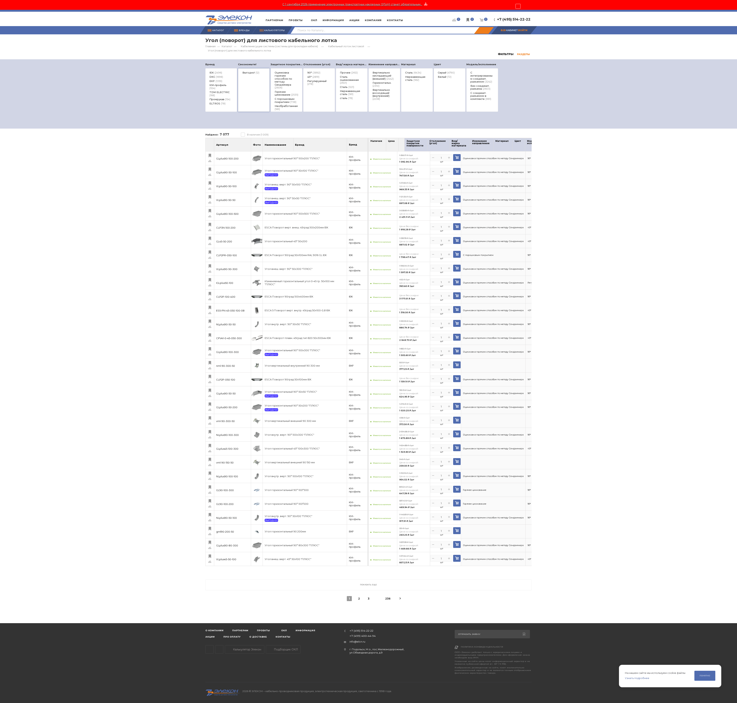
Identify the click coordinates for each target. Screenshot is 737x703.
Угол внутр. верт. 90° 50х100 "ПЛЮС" (288, 516)
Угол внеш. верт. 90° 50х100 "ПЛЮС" (288, 184)
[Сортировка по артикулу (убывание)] (247, 146)
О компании (214, 630)
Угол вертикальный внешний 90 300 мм (290, 421)
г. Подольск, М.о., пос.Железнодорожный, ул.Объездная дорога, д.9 (376, 651)
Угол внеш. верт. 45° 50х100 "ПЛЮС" (288, 559)
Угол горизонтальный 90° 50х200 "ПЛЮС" (292, 405)
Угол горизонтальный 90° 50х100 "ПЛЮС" (291, 170)
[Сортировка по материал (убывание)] (511, 145)
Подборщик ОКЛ (285, 649)
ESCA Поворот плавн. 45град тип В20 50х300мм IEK (298, 338)
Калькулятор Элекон (246, 649)
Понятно (705, 676)
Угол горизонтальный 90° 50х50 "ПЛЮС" (291, 391)
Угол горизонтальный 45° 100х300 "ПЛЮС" (292, 448)
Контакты (283, 636)
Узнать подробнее (637, 678)
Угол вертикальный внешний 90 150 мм (290, 462)
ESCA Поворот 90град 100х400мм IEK (289, 296)
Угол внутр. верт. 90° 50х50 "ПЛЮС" (288, 324)
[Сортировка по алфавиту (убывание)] (290, 146)
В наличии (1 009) (258, 134)
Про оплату (232, 636)
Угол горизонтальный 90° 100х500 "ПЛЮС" (292, 213)
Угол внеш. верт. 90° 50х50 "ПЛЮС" (288, 198)
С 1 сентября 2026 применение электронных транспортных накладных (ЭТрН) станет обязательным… (352, 4)
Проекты (263, 630)
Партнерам (240, 630)
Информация (305, 630)
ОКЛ (284, 630)
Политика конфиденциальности (482, 647)
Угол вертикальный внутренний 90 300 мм (292, 365)
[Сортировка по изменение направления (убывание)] (492, 145)
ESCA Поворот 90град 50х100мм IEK (288, 379)
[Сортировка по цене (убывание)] (393, 145)
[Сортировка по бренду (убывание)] (308, 146)
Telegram (209, 649)
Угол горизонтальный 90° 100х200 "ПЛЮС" (292, 158)
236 (387, 598)
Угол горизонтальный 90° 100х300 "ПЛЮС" (292, 350)
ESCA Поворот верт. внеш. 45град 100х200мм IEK (296, 227)
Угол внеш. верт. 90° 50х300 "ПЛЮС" (288, 269)
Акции (210, 636)
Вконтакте (219, 649)
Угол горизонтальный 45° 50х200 (286, 241)
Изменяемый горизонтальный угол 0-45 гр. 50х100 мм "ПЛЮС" (299, 283)
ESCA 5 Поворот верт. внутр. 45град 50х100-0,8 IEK (297, 310)
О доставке (258, 636)
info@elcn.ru (357, 641)
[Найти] (484, 30)
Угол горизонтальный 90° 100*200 (286, 503)
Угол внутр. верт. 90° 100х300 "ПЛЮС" (289, 434)
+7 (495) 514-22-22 (513, 19)
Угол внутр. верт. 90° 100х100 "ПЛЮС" (289, 476)
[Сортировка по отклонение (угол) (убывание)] (448, 145)
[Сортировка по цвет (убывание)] (523, 145)
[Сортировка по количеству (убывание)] (380, 145)
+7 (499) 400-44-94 (362, 636)
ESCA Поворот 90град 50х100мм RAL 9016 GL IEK (296, 255)
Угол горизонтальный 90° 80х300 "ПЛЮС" (292, 545)
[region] (368, 87)
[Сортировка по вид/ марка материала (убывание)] (468, 145)
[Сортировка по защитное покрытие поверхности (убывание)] (426, 145)
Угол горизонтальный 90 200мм (285, 531)
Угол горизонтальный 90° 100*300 (287, 490)
